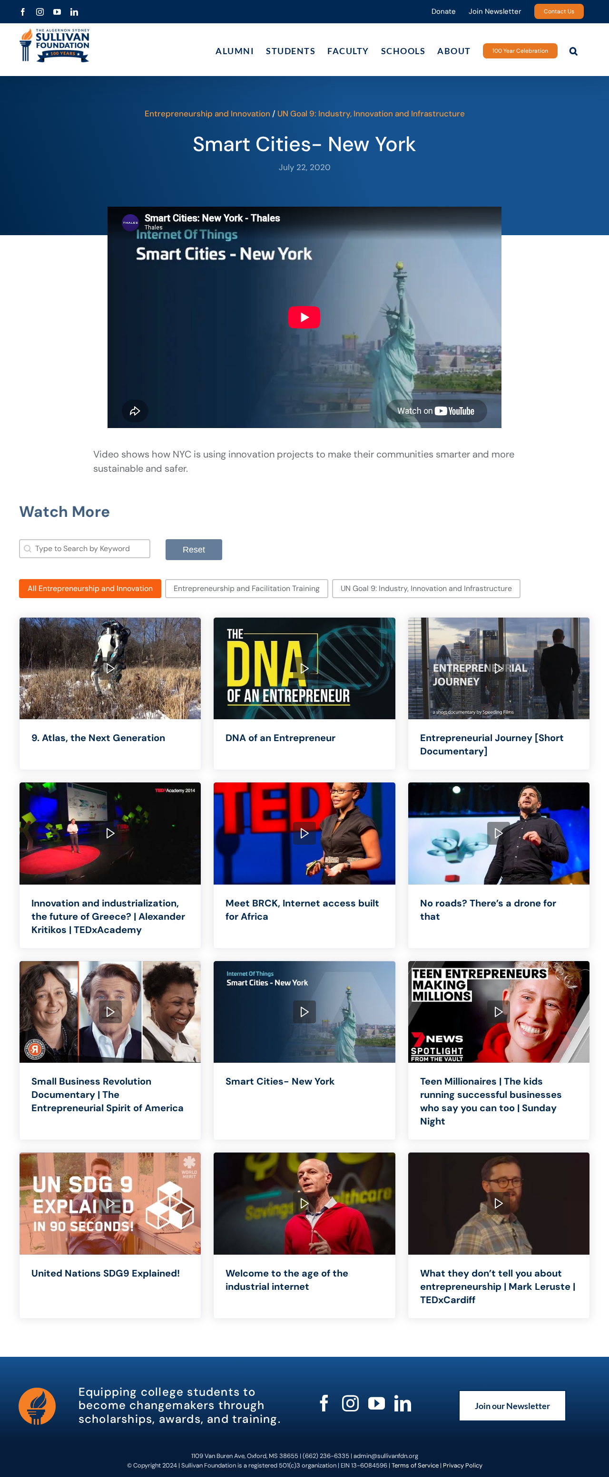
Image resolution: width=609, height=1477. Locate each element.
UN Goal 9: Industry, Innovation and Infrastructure (371, 113)
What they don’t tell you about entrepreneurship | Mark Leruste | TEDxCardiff (497, 1286)
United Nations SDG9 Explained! (105, 1273)
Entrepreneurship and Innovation (207, 113)
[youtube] (376, 1403)
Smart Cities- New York (280, 1081)
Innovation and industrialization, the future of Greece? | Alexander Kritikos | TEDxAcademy (108, 916)
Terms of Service (415, 1465)
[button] (574, 51)
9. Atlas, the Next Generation (98, 738)
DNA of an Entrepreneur (280, 738)
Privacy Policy (462, 1465)
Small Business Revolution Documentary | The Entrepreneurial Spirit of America (107, 1094)
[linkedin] (402, 1403)
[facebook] (324, 1403)
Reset (194, 549)
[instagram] (350, 1403)
